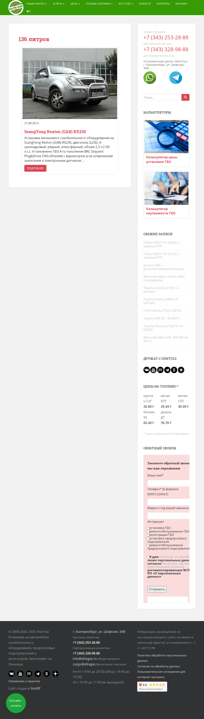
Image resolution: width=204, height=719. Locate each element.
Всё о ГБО (125, 3)
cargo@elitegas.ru (86, 664)
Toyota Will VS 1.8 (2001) (161, 318)
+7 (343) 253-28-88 (165, 37)
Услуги (57, 3)
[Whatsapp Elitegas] (149, 77)
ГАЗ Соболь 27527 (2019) (162, 310)
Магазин (181, 3)
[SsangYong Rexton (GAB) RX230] (70, 83)
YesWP (35, 688)
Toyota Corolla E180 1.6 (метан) (160, 290)
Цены (74, 3)
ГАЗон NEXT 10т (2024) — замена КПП (162, 244)
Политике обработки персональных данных (171, 565)
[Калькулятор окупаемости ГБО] (166, 188)
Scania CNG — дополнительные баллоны (163, 267)
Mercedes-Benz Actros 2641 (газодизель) (164, 278)
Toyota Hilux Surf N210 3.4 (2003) (163, 328)
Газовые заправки (98, 3)
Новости (145, 3)
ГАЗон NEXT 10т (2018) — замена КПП (162, 256)
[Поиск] (185, 97)
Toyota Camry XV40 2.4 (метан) (160, 301)
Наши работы (35, 3)
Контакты (163, 3)
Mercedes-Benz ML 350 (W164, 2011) (166, 339)
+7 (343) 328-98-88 (165, 49)
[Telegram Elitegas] (175, 77)
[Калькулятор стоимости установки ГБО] (166, 136)
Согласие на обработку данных (158, 666)
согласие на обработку (177, 557)
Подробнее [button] (35, 168)
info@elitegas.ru (85, 658)
